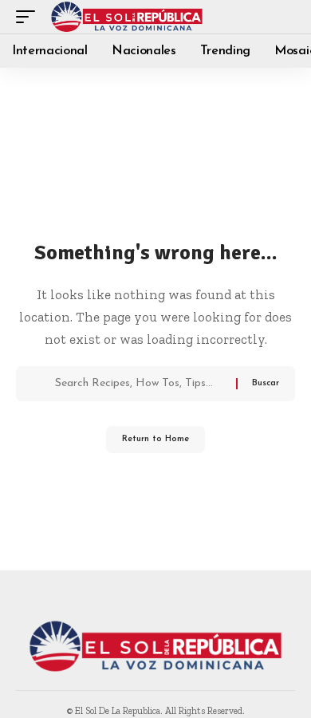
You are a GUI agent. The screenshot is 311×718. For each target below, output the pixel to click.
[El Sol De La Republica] (127, 17)
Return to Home (155, 439)
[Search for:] (139, 383)
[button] (29, 17)
